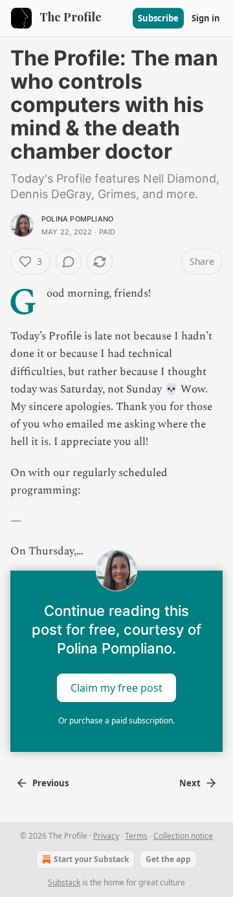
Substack (64, 882)
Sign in (206, 18)
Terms (136, 835)
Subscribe (158, 18)
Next (190, 783)
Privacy (106, 835)
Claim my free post (116, 688)
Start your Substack (91, 859)
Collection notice (183, 835)
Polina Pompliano (77, 218)
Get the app (168, 859)
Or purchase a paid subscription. (116, 720)
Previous (50, 783)
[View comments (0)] (69, 262)
